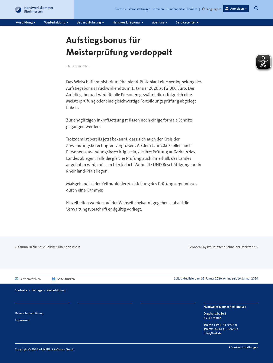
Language (212, 9)
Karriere (192, 9)
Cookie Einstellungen (244, 347)
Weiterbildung (55, 22)
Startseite (21, 290)
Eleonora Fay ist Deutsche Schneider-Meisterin (222, 247)
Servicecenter (186, 22)
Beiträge (37, 290)
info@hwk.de (212, 333)
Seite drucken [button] (66, 279)
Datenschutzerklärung (29, 313)
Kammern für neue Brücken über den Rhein (48, 247)
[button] (236, 8)
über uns (158, 22)
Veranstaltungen (139, 9)
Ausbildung (24, 22)
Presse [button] (120, 9)
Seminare (158, 9)
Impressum (22, 320)
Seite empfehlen (30, 279)
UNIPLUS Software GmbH (57, 349)
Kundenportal (176, 9)
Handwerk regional (126, 22)
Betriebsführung (89, 22)
